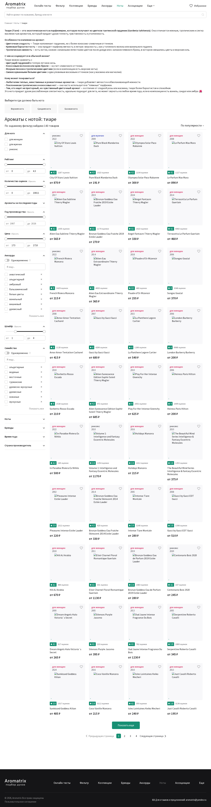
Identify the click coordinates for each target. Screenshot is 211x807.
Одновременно (19, 260)
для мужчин (15, 144)
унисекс (13, 149)
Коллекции (76, 5)
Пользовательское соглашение (20, 801)
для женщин (16, 139)
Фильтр (60, 5)
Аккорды (106, 5)
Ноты (120, 5)
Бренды (92, 5)
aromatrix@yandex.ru (195, 799)
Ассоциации (135, 5)
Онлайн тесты (42, 5)
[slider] (5, 164)
